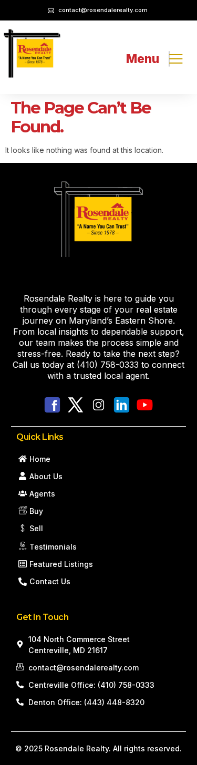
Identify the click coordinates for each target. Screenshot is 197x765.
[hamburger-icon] (169, 59)
